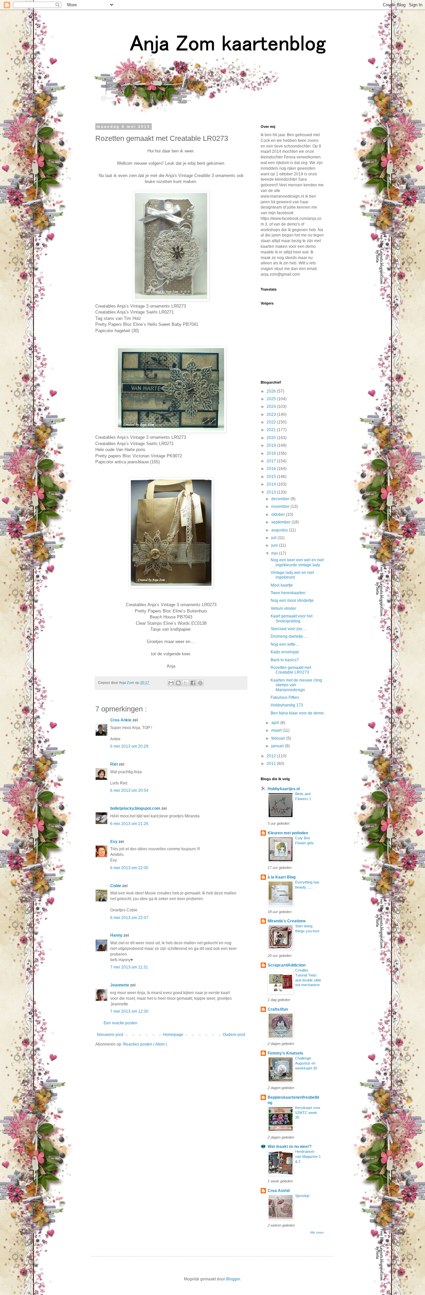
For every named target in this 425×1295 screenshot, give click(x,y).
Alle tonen (317, 1232)
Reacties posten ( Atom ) (145, 1044)
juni (275, 545)
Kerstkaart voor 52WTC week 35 (307, 1113)
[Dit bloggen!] (178, 683)
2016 (272, 468)
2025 (272, 399)
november (281, 506)
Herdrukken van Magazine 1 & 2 (308, 1156)
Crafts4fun (278, 1009)
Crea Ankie (121, 720)
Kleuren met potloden (288, 833)
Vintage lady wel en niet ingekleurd (292, 575)
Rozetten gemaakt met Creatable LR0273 (291, 670)
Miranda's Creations (287, 921)
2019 (272, 445)
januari (278, 746)
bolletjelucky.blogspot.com (135, 808)
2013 (272, 492)
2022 (272, 422)
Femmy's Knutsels (285, 1053)
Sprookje (302, 1196)
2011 (272, 763)
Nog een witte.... (285, 644)
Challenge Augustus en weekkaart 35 (306, 1063)
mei (275, 553)
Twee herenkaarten (288, 593)
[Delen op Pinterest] (200, 683)
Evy (114, 841)
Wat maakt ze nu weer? (289, 1146)
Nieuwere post (110, 1034)
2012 (272, 756)
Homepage (173, 1034)
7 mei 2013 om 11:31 (129, 967)
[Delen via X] (185, 683)
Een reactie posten (120, 1023)
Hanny (117, 935)
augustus (280, 530)
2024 (272, 406)
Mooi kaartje (282, 585)
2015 (272, 476)
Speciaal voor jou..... (289, 628)
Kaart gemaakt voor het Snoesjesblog (291, 618)
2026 (272, 391)
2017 (272, 461)
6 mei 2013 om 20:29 (129, 746)
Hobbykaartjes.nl (284, 788)
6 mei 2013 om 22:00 (129, 868)
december (281, 499)
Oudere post (234, 1034)
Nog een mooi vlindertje (292, 600)
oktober (278, 514)
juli (274, 537)
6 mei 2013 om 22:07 (129, 917)
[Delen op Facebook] (193, 683)
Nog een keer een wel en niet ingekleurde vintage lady (297, 562)
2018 (272, 453)
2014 (272, 484)
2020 (272, 437)
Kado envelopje (285, 652)
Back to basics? (285, 660)
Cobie (116, 885)
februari (278, 738)
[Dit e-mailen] (171, 683)
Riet (114, 764)
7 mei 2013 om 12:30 (129, 1011)
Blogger (233, 1279)
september (281, 522)
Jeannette (120, 985)
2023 (272, 414)
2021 (272, 429)
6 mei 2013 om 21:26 (129, 823)
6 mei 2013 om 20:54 (129, 790)
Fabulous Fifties (285, 697)
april (275, 722)
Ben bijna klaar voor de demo (297, 713)
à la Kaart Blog (282, 877)
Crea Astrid (279, 1190)
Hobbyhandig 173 (287, 705)
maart (277, 730)
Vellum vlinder (283, 608)
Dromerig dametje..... (289, 636)
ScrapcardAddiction (286, 965)
